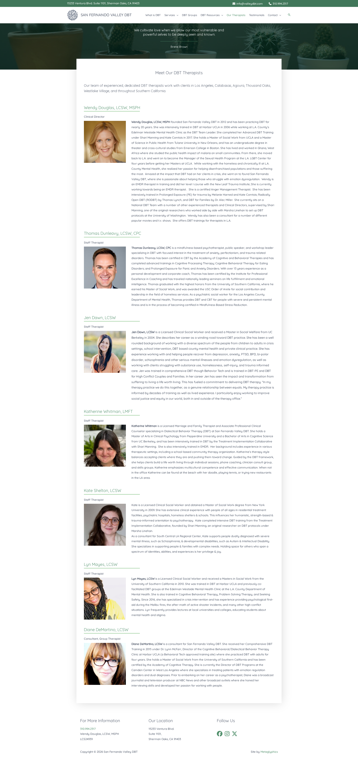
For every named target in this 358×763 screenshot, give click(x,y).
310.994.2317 (88, 729)
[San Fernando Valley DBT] (72, 14)
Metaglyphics (269, 751)
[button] (176, 15)
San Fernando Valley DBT (106, 14)
